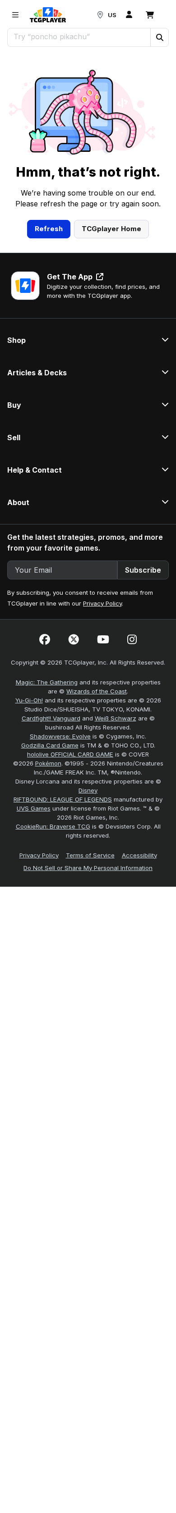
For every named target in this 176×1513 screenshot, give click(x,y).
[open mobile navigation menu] (15, 15)
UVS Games (34, 808)
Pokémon (48, 763)
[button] (159, 37)
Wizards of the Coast (96, 691)
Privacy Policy (102, 603)
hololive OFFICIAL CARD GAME (70, 754)
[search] (79, 36)
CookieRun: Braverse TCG (53, 826)
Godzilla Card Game (50, 745)
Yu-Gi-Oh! (29, 700)
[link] (48, 15)
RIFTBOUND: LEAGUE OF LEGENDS (63, 799)
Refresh (49, 228)
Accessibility (139, 855)
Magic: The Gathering (47, 682)
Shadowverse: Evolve (60, 736)
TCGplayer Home (111, 228)
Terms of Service (90, 855)
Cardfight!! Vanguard (51, 718)
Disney (88, 790)
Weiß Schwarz (115, 718)
